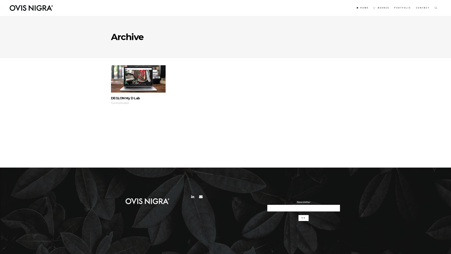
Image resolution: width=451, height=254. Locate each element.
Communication (120, 103)
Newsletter (303, 202)
